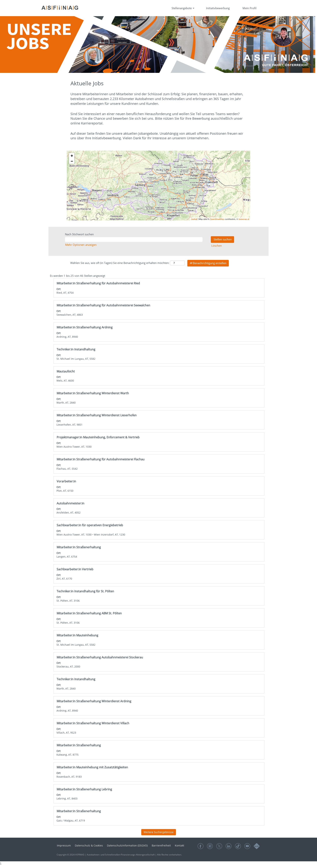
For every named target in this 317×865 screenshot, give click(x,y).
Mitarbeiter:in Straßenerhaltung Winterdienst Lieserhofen (97, 415)
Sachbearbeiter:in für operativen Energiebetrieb (90, 525)
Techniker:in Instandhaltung (76, 349)
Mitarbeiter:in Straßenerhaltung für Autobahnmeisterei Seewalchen (103, 305)
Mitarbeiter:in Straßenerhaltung (79, 547)
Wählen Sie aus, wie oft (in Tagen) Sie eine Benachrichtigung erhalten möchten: (119, 263)
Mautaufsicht (66, 371)
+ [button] (72, 155)
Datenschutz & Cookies (89, 845)
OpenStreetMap (217, 218)
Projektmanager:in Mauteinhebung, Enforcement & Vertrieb (98, 437)
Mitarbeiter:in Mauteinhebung (77, 635)
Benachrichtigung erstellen (209, 263)
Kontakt (179, 845)
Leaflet (194, 218)
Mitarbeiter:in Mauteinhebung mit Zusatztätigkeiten (92, 767)
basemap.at (244, 218)
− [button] (72, 161)
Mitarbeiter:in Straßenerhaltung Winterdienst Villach (93, 723)
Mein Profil (249, 8)
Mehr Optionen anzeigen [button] (80, 244)
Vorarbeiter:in (66, 481)
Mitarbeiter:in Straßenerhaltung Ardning (85, 327)
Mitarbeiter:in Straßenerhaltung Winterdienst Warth (93, 393)
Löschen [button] (216, 245)
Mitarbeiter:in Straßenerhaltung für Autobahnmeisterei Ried (98, 283)
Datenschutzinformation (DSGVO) (127, 845)
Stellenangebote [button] (182, 8)
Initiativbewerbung (218, 8)
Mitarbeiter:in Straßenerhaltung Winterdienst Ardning (94, 701)
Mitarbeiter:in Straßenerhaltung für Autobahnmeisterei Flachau (101, 459)
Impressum (64, 845)
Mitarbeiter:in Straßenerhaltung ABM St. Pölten (89, 613)
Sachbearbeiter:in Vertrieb (75, 569)
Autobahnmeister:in (70, 503)
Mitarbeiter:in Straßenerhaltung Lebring (84, 789)
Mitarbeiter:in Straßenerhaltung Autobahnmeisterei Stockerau (100, 657)
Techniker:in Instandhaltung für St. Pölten (85, 591)
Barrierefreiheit (161, 845)
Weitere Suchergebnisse (159, 832)
